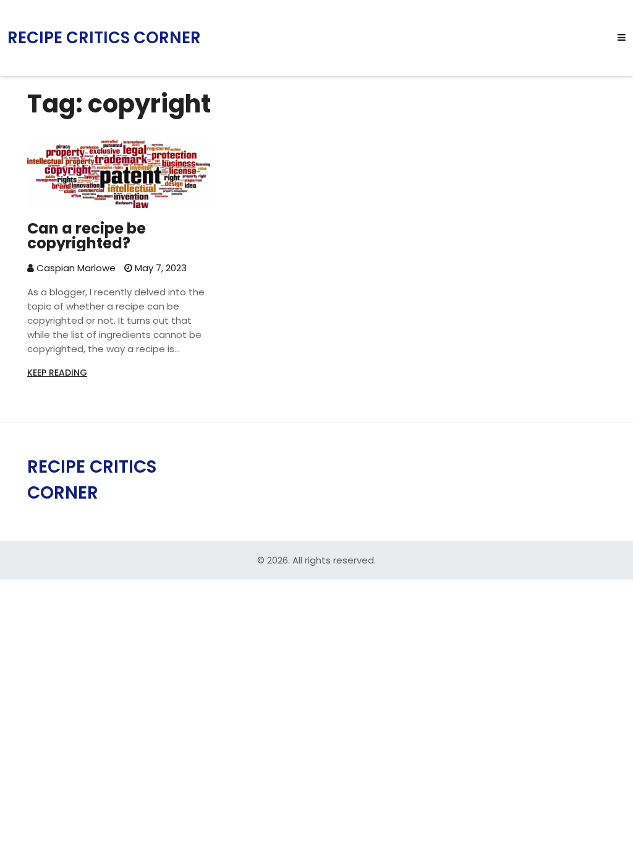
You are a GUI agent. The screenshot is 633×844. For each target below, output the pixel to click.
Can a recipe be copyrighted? (86, 236)
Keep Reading (57, 372)
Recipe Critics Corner (104, 38)
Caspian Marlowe (75, 267)
